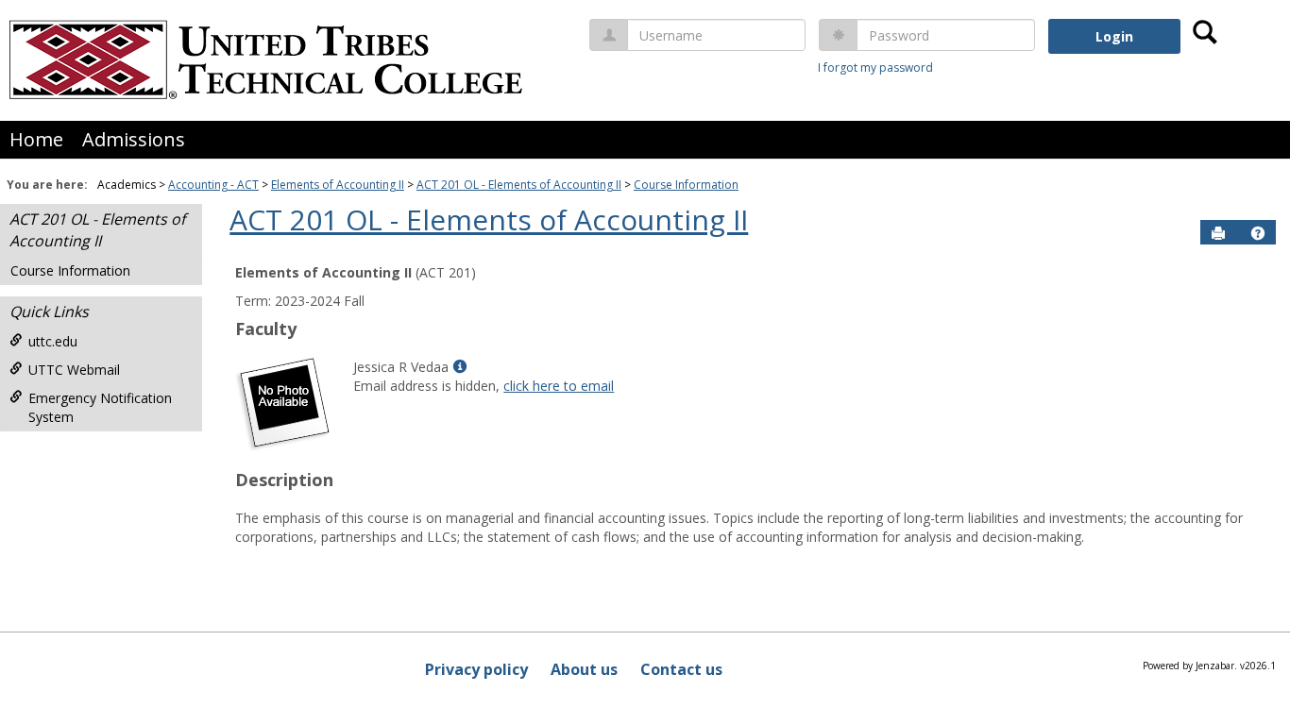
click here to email (558, 386)
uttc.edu (52, 341)
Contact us (681, 669)
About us (584, 669)
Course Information (686, 185)
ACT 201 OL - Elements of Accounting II (518, 185)
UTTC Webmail (74, 370)
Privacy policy (476, 669)
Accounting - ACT (213, 185)
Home (36, 139)
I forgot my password (875, 67)
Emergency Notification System (100, 407)
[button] (1258, 233)
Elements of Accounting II (337, 185)
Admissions (133, 139)
